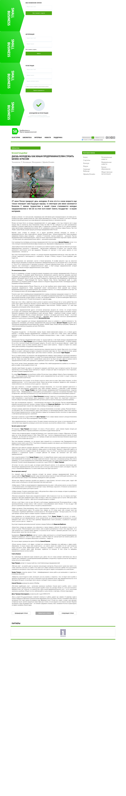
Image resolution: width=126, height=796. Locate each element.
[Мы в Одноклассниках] (109, 137)
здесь (49, 299)
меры (33, 291)
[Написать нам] (114, 137)
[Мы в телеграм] (112, 137)
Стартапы (86, 160)
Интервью (38, 137)
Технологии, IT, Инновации (21, 162)
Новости (48, 137)
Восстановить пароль (31, 49)
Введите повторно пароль (33, 81)
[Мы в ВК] (107, 137)
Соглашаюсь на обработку (93, 139)
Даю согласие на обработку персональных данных (38, 86)
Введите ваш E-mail (31, 6)
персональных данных (98, 139)
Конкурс (86, 163)
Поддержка (58, 137)
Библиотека (27, 137)
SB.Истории (16, 137)
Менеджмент (37, 162)
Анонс (85, 157)
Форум (85, 166)
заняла (53, 223)
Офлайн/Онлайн (48, 162)
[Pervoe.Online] (63, 633)
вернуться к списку (44, 613)
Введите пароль (30, 43)
